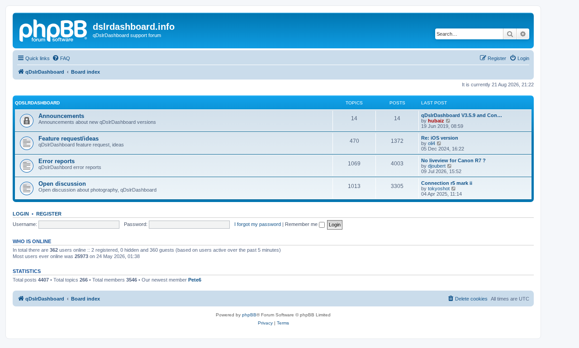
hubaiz (436, 120)
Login (21, 213)
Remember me (302, 224)
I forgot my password (257, 224)
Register (49, 213)
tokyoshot (439, 188)
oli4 (431, 143)
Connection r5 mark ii (446, 183)
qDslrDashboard (37, 102)
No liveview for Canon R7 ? (453, 160)
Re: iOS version (439, 138)
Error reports (56, 161)
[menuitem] (61, 58)
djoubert (437, 166)
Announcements (61, 116)
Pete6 (194, 279)
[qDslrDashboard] (54, 29)
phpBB (249, 314)
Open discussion (62, 183)
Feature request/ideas (68, 138)
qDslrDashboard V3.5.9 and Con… (461, 115)
